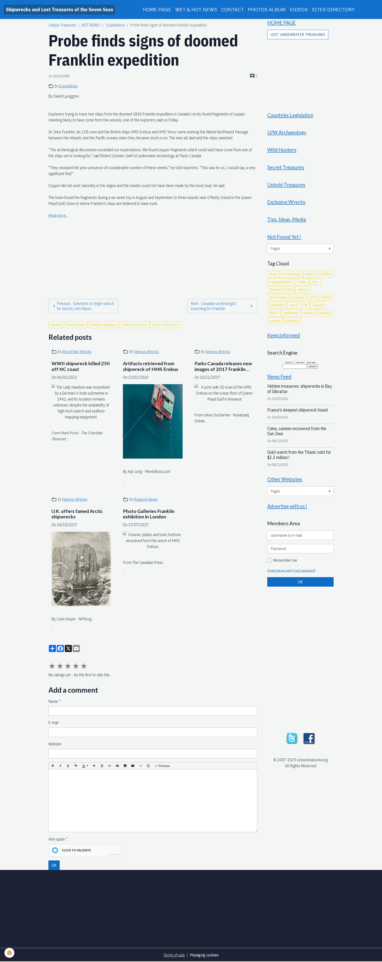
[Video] (133, 765)
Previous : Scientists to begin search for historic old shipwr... (85, 306)
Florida (274, 289)
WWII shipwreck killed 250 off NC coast (81, 366)
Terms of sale (174, 955)
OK (54, 865)
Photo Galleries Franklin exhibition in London (148, 514)
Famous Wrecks (146, 351)
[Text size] (76, 765)
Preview (164, 766)
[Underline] (68, 765)
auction (308, 312)
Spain (273, 274)
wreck (293, 305)
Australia (292, 320)
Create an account (279, 570)
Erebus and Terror (134, 324)
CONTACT (232, 9)
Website (54, 744)
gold (312, 297)
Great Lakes (278, 297)
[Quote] (94, 765)
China (288, 289)
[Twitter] (292, 737)
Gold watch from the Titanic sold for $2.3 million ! (299, 454)
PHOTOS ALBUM (267, 9)
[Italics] (60, 765)
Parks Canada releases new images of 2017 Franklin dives (223, 366)
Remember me (285, 560)
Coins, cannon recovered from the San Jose (296, 431)
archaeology (291, 274)
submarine (276, 305)
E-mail (53, 722)
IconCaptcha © (114, 854)
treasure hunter (280, 282)
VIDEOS (299, 9)
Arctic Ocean (76, 324)
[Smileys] (148, 765)
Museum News (145, 499)
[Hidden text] (117, 765)
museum (325, 312)
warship (275, 320)
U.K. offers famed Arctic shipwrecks (77, 514)
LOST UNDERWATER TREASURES (298, 34)
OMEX (325, 297)
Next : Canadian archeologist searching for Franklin (213, 306)
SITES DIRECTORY (333, 9)
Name (53, 701)
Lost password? (305, 570)
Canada (56, 324)
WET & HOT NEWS (196, 9)
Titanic (302, 282)
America (303, 289)
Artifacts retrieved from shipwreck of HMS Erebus (150, 366)
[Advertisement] (153, 250)
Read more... (58, 215)
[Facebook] (309, 737)
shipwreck (291, 312)
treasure (298, 297)
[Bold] (53, 765)
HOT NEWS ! (91, 25)
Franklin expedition (103, 324)
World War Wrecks (77, 351)
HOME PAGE (157, 9)
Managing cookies (204, 955)
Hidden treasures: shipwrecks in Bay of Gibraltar (299, 388)
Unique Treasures (62, 25)
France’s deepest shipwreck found (297, 410)
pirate (310, 274)
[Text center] (102, 765)
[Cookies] (9, 953)
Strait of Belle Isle (166, 324)
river (315, 282)
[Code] (141, 765)
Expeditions (115, 25)
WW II (274, 312)
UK (305, 305)
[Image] (125, 765)
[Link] (110, 765)
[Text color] (85, 765)
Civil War (325, 274)
